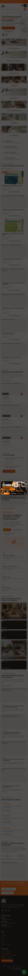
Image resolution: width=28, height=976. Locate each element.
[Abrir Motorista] (14, 488)
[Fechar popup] (25, 482)
